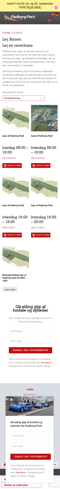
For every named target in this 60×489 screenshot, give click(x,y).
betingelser (46, 362)
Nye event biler (30, 394)
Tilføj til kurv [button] (14, 165)
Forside (6, 32)
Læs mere (10, 289)
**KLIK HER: (33, 7)
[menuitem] (53, 14)
